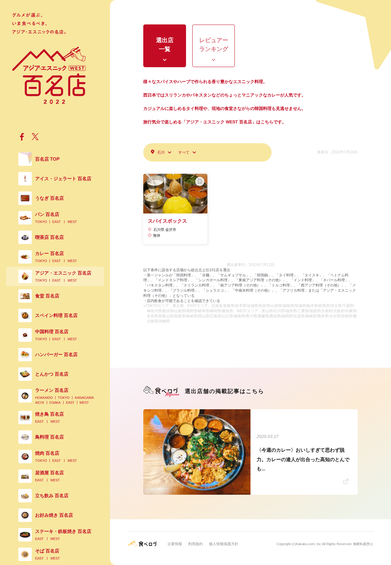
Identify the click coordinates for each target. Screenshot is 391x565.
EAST (56, 222)
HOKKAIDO (44, 397)
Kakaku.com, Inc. (309, 544)
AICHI (39, 402)
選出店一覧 (165, 44)
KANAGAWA (84, 397)
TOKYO (41, 222)
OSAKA (54, 402)
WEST (72, 222)
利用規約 (195, 544)
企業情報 (174, 544)
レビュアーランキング (213, 44)
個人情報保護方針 (223, 544)
